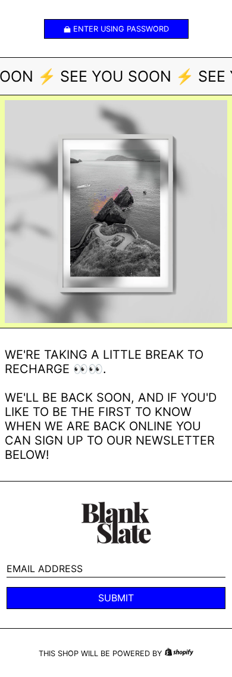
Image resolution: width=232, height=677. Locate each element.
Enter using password (121, 28)
